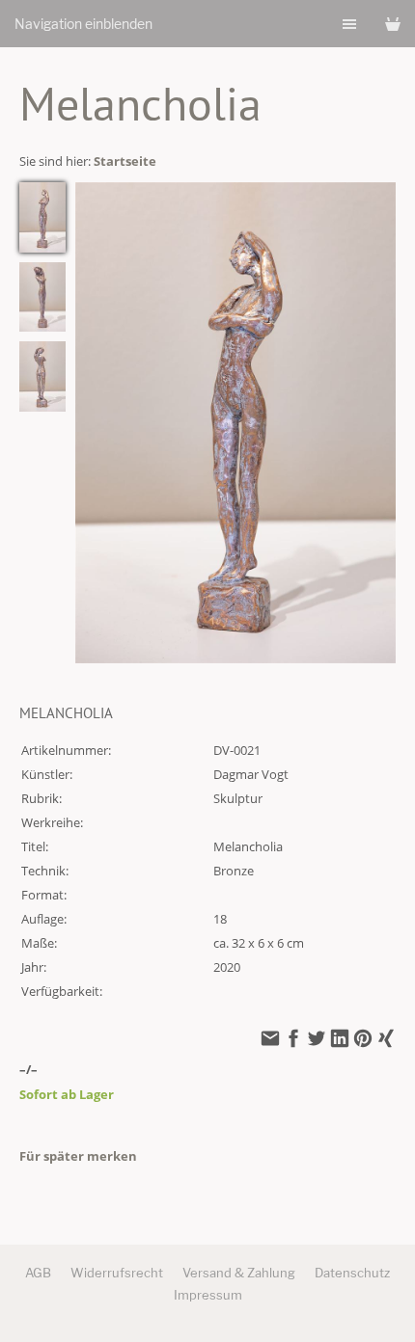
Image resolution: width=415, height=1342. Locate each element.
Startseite (125, 161)
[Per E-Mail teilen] (270, 1040)
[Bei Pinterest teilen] (363, 1040)
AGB (38, 1272)
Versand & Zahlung (238, 1272)
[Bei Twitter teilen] (316, 1040)
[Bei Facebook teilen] (293, 1040)
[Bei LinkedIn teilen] (339, 1040)
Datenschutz (352, 1272)
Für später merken (78, 1156)
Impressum (208, 1294)
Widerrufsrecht (116, 1272)
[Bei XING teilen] (386, 1040)
